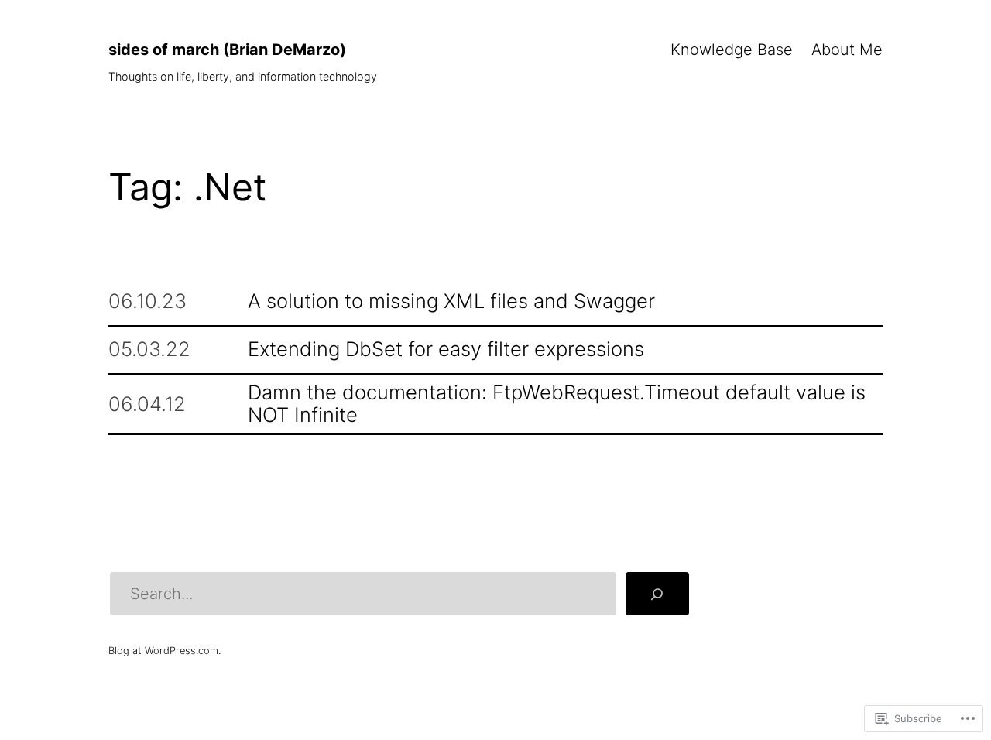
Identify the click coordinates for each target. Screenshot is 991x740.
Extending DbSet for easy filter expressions (446, 349)
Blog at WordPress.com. (164, 650)
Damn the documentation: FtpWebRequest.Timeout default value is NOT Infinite (557, 404)
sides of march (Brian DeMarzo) (227, 49)
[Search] (657, 593)
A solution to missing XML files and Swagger (451, 301)
